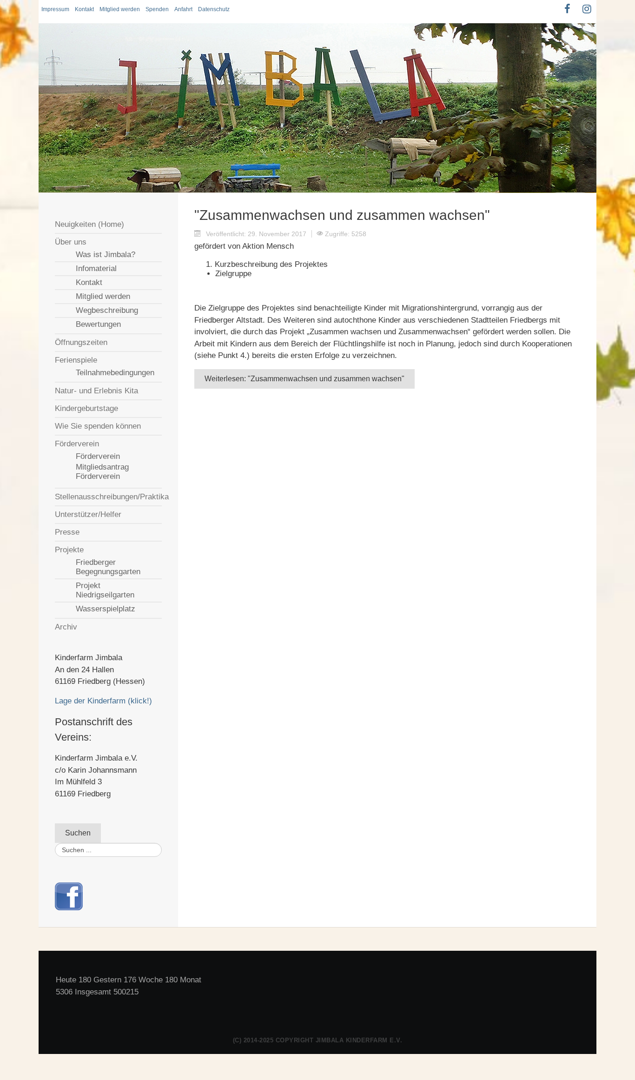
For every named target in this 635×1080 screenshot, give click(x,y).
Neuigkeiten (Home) (89, 224)
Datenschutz (214, 9)
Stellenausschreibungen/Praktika (108, 496)
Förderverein (77, 443)
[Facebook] (567, 9)
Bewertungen (98, 324)
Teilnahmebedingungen (115, 372)
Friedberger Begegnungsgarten (108, 567)
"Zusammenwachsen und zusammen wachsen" (342, 215)
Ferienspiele (76, 360)
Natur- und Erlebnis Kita (96, 390)
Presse (67, 532)
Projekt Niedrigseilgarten (105, 590)
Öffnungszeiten (81, 342)
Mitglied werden (119, 9)
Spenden (157, 9)
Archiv (66, 627)
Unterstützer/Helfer (88, 514)
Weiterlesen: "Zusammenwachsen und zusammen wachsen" (304, 379)
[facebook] (69, 896)
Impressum (55, 9)
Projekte (69, 549)
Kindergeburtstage (86, 408)
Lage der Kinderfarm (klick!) (103, 700)
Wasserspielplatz (105, 608)
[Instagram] (586, 9)
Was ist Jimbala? (105, 254)
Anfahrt (183, 9)
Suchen (78, 833)
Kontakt (84, 9)
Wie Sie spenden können (98, 426)
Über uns (70, 242)
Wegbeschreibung (107, 310)
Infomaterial (96, 268)
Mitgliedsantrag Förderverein (102, 472)
